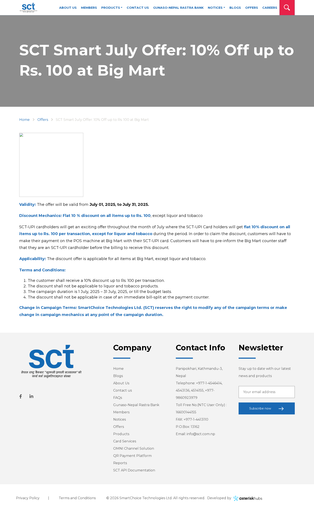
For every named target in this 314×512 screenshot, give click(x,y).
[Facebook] (20, 396)
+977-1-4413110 (196, 419)
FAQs (117, 398)
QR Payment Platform (132, 456)
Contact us (122, 390)
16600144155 (186, 412)
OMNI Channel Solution (133, 448)
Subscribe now (260, 408)
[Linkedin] (31, 396)
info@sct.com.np (201, 434)
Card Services (124, 441)
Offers (42, 120)
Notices (119, 419)
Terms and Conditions (77, 498)
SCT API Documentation (134, 470)
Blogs (118, 376)
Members (121, 412)
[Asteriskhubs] (247, 498)
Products (121, 434)
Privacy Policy (28, 498)
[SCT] (28, 7)
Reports (120, 463)
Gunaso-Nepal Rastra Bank (136, 405)
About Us (121, 383)
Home (24, 120)
